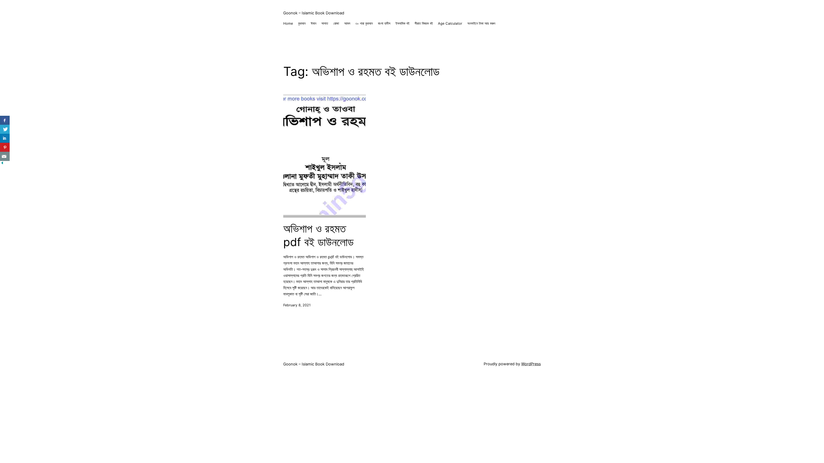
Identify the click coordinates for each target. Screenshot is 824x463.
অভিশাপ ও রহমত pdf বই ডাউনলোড (318, 235)
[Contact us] (5, 156)
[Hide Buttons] (2, 163)
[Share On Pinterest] (5, 147)
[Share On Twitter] (5, 129)
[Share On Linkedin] (5, 138)
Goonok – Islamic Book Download (313, 13)
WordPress (531, 364)
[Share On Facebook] (5, 120)
